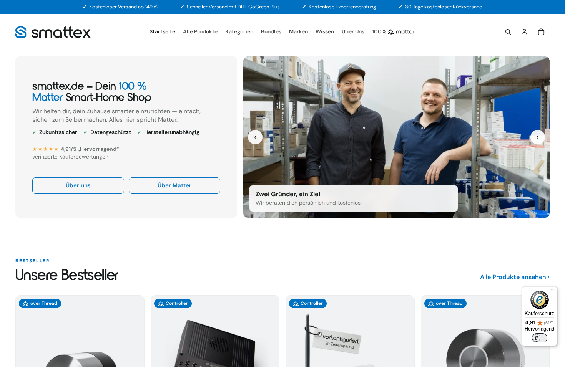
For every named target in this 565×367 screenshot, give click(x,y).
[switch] (539, 337)
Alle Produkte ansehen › (515, 277)
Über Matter (174, 185)
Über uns (78, 185)
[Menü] (552, 291)
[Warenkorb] (541, 31)
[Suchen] (508, 31)
